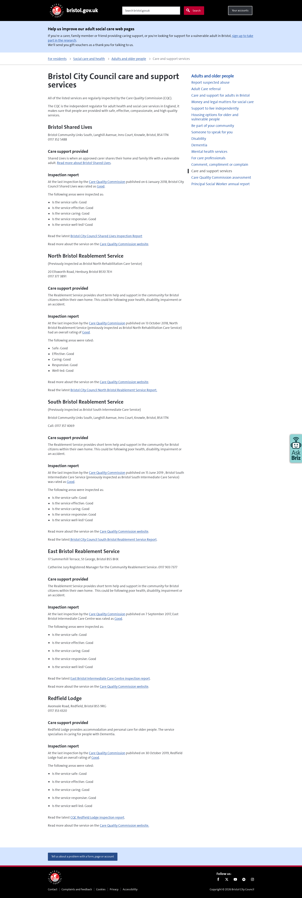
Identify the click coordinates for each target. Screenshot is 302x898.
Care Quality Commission (107, 182)
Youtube (235, 880)
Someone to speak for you (212, 132)
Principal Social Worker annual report (220, 184)
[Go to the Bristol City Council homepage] (55, 877)
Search (197, 10)
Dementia (199, 145)
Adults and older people (212, 76)
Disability (198, 139)
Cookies (101, 889)
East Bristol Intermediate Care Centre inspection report (110, 678)
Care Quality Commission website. (124, 825)
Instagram (252, 880)
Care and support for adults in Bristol (220, 95)
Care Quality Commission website (124, 244)
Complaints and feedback (77, 889)
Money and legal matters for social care (222, 102)
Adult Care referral (206, 89)
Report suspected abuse (210, 82)
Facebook (218, 880)
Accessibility (130, 889)
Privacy (114, 889)
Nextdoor (244, 880)
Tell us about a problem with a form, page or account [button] (82, 856)
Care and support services (211, 171)
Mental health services (209, 151)
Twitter (226, 880)
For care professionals (208, 158)
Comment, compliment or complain (219, 164)
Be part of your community (212, 126)
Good (101, 186)
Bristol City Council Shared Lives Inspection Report (106, 236)
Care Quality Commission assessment (221, 177)
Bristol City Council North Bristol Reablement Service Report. (113, 390)
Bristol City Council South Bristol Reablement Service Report (113, 539)
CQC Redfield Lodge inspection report (97, 817)
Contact (52, 889)
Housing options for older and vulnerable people (214, 117)
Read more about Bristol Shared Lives (84, 163)
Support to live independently (215, 108)
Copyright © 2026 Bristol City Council (232, 889)
